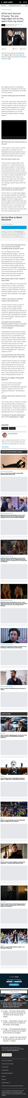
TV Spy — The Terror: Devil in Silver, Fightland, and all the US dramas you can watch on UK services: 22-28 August (14, 1013)
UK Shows (5, 428)
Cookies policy (5, 1070)
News (3, 25)
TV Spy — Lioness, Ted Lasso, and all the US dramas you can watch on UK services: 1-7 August (14, 1039)
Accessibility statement (7, 1073)
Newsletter (24, 48)
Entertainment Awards (6, 9)
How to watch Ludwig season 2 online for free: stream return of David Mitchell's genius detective (14, 1005)
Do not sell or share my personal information (12, 1085)
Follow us (16, 48)
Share (5, 48)
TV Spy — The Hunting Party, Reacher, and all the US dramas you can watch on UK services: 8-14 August (15, 1031)
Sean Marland (10, 24)
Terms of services (18, 231)
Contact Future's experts (7, 1063)
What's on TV (18, 24)
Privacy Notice (20, 233)
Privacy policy (5, 1067)
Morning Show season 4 (15, 5)
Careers (3, 1076)
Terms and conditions (7, 1060)
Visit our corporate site (12, 1050)
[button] (2, 2)
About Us (4, 1079)
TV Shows (12, 428)
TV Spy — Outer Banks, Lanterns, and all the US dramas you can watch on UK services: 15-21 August (14, 1023)
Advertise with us (6, 1082)
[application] (14, 129)
